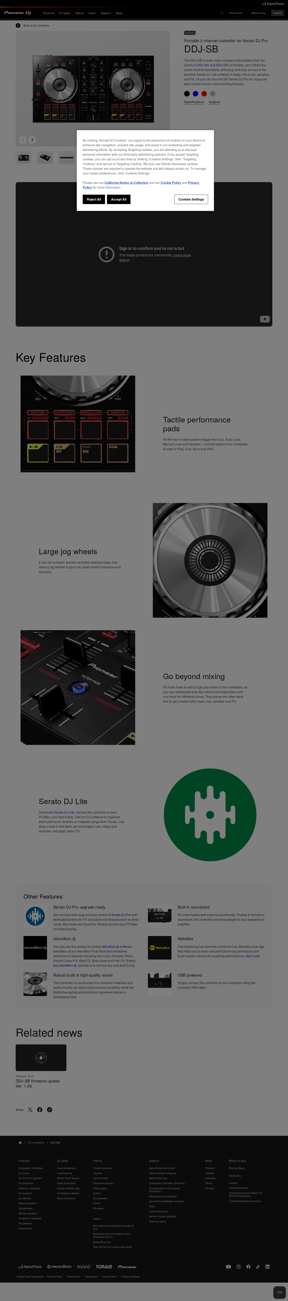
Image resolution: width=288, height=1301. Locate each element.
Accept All (118, 199)
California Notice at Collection (126, 182)
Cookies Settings (191, 199)
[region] (145, 170)
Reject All (94, 199)
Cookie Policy (171, 182)
